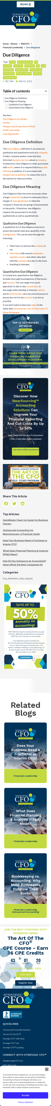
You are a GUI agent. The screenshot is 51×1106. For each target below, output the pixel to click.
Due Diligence (14, 148)
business (16, 160)
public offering (24, 74)
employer (18, 66)
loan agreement (20, 200)
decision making (25, 62)
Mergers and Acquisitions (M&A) (19, 126)
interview (29, 66)
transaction (15, 197)
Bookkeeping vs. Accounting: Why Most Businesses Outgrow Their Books (25, 884)
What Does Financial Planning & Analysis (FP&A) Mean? (25, 817)
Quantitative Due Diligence (21, 107)
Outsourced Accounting (25, 912)
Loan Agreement (11, 133)
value (33, 304)
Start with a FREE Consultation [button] (25, 450)
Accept (25, 1095)
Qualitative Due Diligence (20, 104)
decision (25, 160)
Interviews (15, 253)
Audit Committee (11, 130)
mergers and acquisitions (15, 174)
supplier (37, 74)
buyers (22, 257)
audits (10, 167)
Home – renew (10, 44)
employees (37, 253)
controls (41, 290)
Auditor (6, 122)
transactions (10, 78)
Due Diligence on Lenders (15, 119)
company (43, 152)
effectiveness (16, 293)
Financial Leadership (13, 47)
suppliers (14, 257)
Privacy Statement (25, 1102)
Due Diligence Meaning (15, 101)
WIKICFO (25, 44)
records (10, 282)
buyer (12, 62)
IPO (38, 66)
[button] (46, 1069)
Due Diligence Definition (16, 98)
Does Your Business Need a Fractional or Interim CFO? (25, 752)
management (22, 70)
